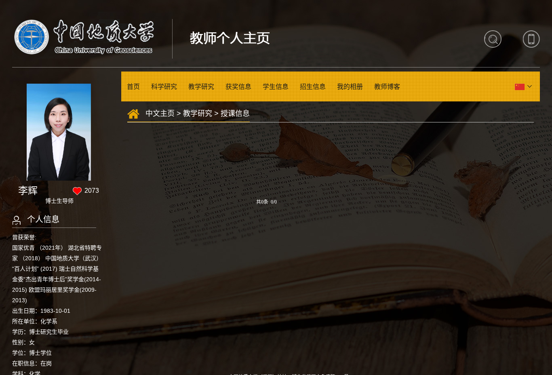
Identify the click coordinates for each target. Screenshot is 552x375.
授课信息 (235, 114)
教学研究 (201, 86)
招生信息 (313, 86)
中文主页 (160, 114)
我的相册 (350, 86)
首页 (133, 86)
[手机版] (531, 39)
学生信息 (276, 86)
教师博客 (387, 86)
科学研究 (164, 86)
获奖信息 (238, 86)
